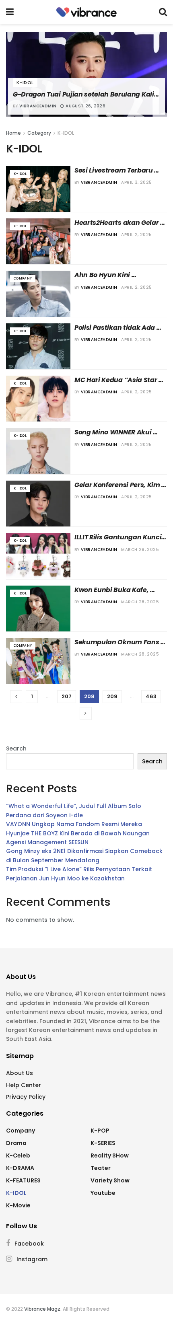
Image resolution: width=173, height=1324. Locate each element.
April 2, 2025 (136, 235)
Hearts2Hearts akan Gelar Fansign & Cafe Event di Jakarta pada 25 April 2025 (117, 222)
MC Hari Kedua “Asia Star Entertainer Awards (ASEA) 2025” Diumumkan (119, 380)
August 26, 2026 (84, 106)
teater (101, 1168)
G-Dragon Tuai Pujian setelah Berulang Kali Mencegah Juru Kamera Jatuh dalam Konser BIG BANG (86, 94)
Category (39, 133)
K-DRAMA (20, 1168)
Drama (16, 1143)
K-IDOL (25, 82)
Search (16, 748)
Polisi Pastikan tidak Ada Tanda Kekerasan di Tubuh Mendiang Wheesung (118, 327)
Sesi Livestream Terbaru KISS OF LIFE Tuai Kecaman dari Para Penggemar (118, 170)
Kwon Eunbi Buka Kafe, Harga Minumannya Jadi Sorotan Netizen (115, 590)
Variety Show (110, 1180)
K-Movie (18, 1205)
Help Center (23, 1085)
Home (13, 133)
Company (23, 278)
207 (67, 696)
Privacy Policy (25, 1097)
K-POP (100, 1131)
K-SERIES (103, 1143)
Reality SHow (110, 1155)
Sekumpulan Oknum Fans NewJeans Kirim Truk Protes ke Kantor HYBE (120, 642)
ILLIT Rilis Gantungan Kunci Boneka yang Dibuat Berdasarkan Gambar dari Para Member (118, 537)
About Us (19, 1073)
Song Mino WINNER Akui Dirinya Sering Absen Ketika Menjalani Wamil (120, 432)
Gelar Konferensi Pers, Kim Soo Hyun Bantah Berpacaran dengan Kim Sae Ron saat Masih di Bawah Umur (117, 485)
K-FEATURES (23, 1180)
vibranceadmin (37, 106)
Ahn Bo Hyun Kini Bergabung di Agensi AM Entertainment (115, 275)
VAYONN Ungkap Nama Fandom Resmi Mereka (74, 824)
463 (151, 696)
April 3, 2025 (136, 182)
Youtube (103, 1193)
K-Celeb (18, 1155)
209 (112, 696)
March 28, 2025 (140, 550)
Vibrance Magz (42, 1308)
